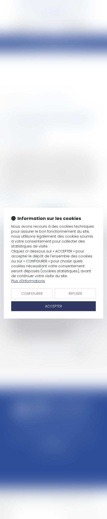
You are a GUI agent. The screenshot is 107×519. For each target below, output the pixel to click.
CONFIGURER (32, 293)
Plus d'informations (28, 280)
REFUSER (75, 293)
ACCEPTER (53, 306)
